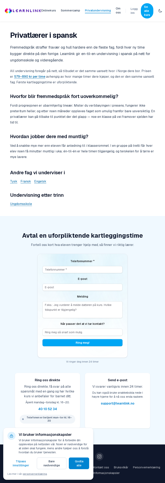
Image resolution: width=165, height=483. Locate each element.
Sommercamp (70, 10)
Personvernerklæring (146, 467)
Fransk (26, 181)
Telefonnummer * (82, 261)
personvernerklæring (35, 474)
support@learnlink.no (117, 403)
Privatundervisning (98, 10)
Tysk (13, 181)
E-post (82, 279)
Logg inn (134, 11)
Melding (82, 296)
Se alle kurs (147, 11)
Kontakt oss (101, 467)
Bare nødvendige (51, 463)
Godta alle (79, 463)
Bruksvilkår (121, 467)
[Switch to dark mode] (160, 10)
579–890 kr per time (29, 76)
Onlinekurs (48, 10)
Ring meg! (83, 342)
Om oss (118, 10)
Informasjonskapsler (106, 473)
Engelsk (40, 181)
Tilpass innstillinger (21, 463)
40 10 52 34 (47, 409)
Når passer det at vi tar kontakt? (83, 324)
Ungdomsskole (21, 204)
